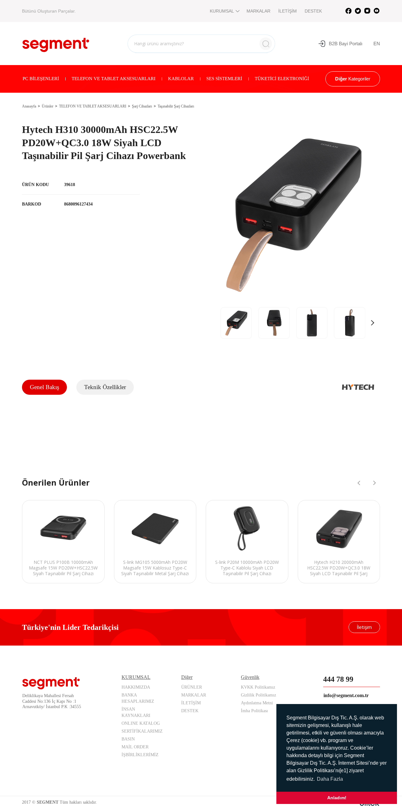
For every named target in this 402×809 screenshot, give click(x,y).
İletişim (364, 627)
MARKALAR (258, 11)
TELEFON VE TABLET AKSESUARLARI (113, 78)
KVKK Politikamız (258, 687)
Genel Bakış (44, 387)
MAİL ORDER (135, 747)
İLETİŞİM (287, 11)
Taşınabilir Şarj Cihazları (176, 106)
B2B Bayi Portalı (345, 43)
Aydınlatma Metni (257, 703)
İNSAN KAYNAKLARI (136, 712)
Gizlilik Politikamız (258, 695)
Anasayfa (29, 106)
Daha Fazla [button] (330, 779)
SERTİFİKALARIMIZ (142, 731)
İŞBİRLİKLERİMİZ (140, 754)
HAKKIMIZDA (136, 687)
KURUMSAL (222, 11)
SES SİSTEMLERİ (224, 78)
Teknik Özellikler (105, 387)
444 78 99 (338, 679)
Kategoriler (352, 78)
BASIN (128, 739)
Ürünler (47, 106)
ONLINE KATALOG (141, 723)
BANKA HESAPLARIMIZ (138, 698)
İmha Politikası (254, 710)
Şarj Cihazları (142, 106)
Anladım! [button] (336, 797)
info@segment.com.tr (346, 695)
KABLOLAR (181, 78)
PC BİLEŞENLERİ (41, 78)
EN (376, 43)
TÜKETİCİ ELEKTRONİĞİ (282, 78)
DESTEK (313, 11)
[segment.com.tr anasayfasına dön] (56, 43)
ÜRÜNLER (191, 687)
